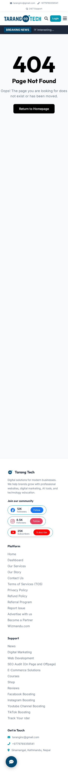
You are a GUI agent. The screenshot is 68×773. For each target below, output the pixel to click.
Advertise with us (20, 614)
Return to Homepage (34, 109)
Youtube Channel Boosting (26, 706)
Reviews (13, 688)
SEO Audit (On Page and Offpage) (32, 664)
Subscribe (41, 532)
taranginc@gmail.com (24, 3)
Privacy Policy (18, 590)
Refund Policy (17, 596)
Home (12, 554)
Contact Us (15, 578)
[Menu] (65, 18)
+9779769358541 (49, 3)
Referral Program (20, 602)
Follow (36, 510)
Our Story (14, 572)
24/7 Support (35, 8)
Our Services (17, 566)
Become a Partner (20, 620)
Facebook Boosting (21, 694)
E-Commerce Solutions (24, 670)
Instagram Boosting (21, 700)
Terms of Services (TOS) (25, 584)
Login (55, 18)
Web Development (21, 658)
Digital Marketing (20, 652)
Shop (11, 682)
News (11, 646)
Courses (13, 676)
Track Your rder (19, 718)
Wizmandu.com (19, 626)
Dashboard (15, 560)
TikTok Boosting (19, 712)
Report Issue (16, 608)
